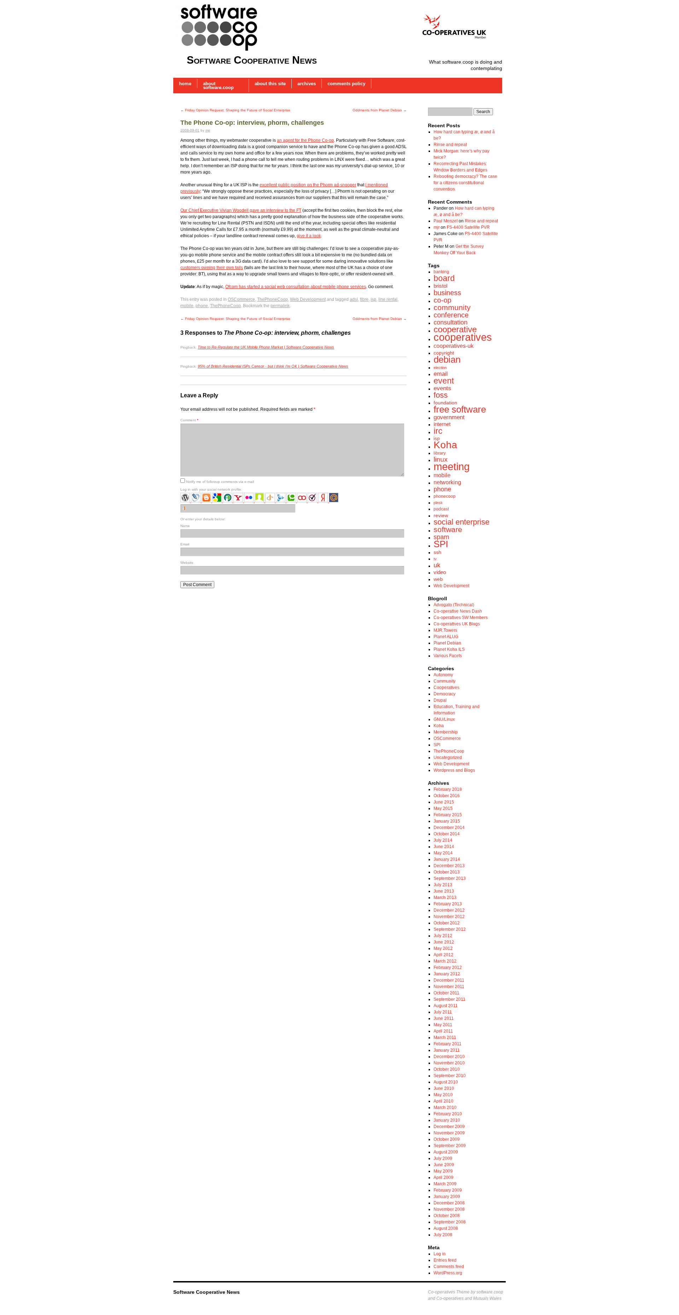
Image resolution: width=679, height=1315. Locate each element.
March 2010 (445, 1107)
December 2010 (449, 1056)
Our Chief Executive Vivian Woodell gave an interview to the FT (240, 210)
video (440, 572)
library (440, 453)
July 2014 (443, 840)
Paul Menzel (446, 220)
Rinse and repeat (450, 144)
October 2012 (447, 922)
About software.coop (218, 85)
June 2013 (444, 891)
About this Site (270, 84)
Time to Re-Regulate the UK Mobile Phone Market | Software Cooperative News (266, 347)
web (438, 579)
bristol (440, 286)
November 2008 (449, 1209)
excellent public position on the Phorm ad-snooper (308, 184)
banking (441, 271)
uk (437, 565)
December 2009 (449, 1126)
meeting (452, 466)
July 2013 (443, 884)
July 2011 (443, 1012)
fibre (364, 299)
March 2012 (445, 961)
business (447, 293)
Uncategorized (448, 757)
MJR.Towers (445, 630)
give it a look (309, 235)
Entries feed (445, 1260)
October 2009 (447, 1139)
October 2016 (447, 795)
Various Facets (448, 655)
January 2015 (447, 821)
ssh (437, 552)
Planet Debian (447, 643)
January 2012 (447, 973)
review (441, 515)
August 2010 (446, 1082)
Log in (440, 1253)
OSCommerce (241, 299)
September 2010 (450, 1075)
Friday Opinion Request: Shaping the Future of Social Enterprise (235, 110)
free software (460, 409)
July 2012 (443, 935)
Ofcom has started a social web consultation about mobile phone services (295, 286)
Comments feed (449, 1266)
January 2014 (447, 859)
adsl (354, 299)
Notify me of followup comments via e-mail (220, 482)
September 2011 (449, 999)
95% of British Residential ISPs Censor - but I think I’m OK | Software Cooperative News (273, 366)
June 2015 (444, 802)
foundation (445, 402)
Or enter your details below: (202, 519)
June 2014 (444, 846)
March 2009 (445, 1183)
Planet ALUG (446, 636)
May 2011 (443, 1024)
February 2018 (448, 789)
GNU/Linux (444, 719)
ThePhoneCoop (272, 299)
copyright (444, 353)
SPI (441, 544)
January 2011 (447, 1050)
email (441, 373)
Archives (306, 84)
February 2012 (448, 967)
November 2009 (449, 1132)
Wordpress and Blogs (454, 770)
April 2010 (443, 1101)
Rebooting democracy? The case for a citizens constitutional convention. (465, 183)
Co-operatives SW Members (461, 617)
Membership (446, 732)
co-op (442, 300)
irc (438, 431)
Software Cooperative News (252, 60)
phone (202, 305)
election (440, 368)
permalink (280, 305)
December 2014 (449, 827)
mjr (207, 130)
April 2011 (443, 1031)
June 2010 (444, 1088)
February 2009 (448, 1190)
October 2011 (446, 992)
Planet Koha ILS (449, 649)
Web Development (308, 299)
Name (185, 526)
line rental (387, 299)
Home (185, 84)
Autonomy (443, 674)
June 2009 (444, 1164)
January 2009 (447, 1196)
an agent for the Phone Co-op (305, 140)
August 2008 (446, 1228)
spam (441, 536)
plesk (438, 503)
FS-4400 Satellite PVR (468, 227)
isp (373, 299)
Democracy (444, 693)
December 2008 (449, 1202)
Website (186, 563)
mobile (186, 305)
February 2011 (448, 1043)
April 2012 (443, 954)
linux (441, 459)
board (444, 278)
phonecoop (444, 496)
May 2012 (443, 948)
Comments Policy (346, 84)
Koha (445, 444)
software (448, 529)
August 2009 (446, 1152)
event (444, 380)
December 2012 (449, 910)
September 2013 (450, 878)
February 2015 (448, 814)
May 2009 (443, 1171)
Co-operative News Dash (458, 611)
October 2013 (447, 872)
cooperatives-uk (454, 346)
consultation (451, 322)
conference (451, 315)
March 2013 (445, 897)
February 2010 (448, 1113)
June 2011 (444, 1018)
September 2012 (450, 929)
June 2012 (444, 942)
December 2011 (449, 980)
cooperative (455, 329)
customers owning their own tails (211, 267)
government (449, 417)
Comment (189, 420)
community (452, 307)
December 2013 (449, 865)
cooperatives (463, 337)
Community (444, 681)
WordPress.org (448, 1272)
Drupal (440, 700)
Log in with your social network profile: (211, 489)
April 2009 (443, 1177)
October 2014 (447, 833)
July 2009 (443, 1158)
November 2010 (449, 1062)
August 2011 (446, 1005)
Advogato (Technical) (454, 604)
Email (184, 544)
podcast (441, 509)
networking (447, 482)
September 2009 (450, 1145)
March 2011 (445, 1037)
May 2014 (443, 853)
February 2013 (448, 903)
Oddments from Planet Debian (380, 110)
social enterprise (461, 522)
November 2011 (449, 986)
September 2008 (450, 1222)
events (442, 388)
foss (441, 395)
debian (447, 359)
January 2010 (447, 1120)
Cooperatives (446, 687)
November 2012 (449, 916)
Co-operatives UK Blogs (457, 623)
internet (442, 424)
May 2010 (443, 1094)
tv (435, 559)
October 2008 (447, 1215)
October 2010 (447, 1069)
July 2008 (443, 1234)
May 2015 (443, 808)
